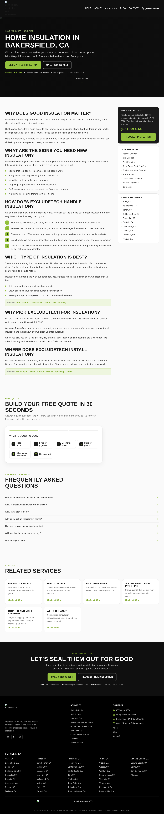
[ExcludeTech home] (11, 8)
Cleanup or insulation (22, 454)
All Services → (76, 742)
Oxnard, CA (42, 791)
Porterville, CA (74, 759)
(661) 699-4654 (152, 8)
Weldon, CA (104, 771)
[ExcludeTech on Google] (20, 737)
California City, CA (131, 214)
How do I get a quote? (16, 540)
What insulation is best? (17, 511)
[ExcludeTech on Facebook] (7, 737)
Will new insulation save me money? (23, 533)
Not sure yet (45, 454)
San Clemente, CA (139, 771)
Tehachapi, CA (74, 787)
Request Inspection (138, 137)
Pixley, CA (41, 787)
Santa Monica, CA (107, 775)
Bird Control (128, 158)
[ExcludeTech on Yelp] (13, 737)
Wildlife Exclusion (131, 182)
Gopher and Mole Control (134, 170)
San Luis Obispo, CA (140, 759)
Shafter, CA (73, 779)
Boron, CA (127, 210)
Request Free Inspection (97, 677)
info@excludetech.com (126, 714)
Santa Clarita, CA (75, 771)
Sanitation (127, 187)
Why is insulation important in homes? (23, 519)
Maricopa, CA (42, 771)
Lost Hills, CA (42, 775)
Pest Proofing (59, 302)
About (98, 8)
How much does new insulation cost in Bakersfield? (30, 497)
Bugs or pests (87, 444)
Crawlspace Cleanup (41, 302)
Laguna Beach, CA (139, 763)
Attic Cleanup (22, 302)
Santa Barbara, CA (76, 767)
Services (109, 8)
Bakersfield (21, 371)
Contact (134, 8)
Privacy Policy (125, 810)
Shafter (40, 371)
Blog (123, 8)
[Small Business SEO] (82, 802)
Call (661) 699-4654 (57, 65)
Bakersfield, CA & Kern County (130, 719)
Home (88, 8)
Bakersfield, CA (130, 205)
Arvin (69, 371)
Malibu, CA (41, 783)
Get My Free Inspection (23, 65)
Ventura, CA (104, 783)
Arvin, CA (127, 201)
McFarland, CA (43, 779)
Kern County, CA (44, 763)
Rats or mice (20, 444)
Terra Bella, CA (74, 783)
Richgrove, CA (74, 763)
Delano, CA (128, 230)
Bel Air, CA (135, 767)
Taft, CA (71, 775)
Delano (32, 371)
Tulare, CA (103, 759)
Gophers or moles (67, 444)
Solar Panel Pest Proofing (134, 166)
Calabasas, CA (129, 226)
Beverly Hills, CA (106, 791)
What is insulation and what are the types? (26, 504)
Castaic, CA (128, 222)
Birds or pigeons (43, 444)
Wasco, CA (104, 767)
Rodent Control (130, 153)
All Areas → (136, 775)
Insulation (74, 738)
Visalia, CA (104, 763)
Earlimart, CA (129, 234)
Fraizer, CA (128, 239)
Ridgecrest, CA (105, 787)
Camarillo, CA (129, 218)
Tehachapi (60, 371)
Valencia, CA (104, 779)
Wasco (49, 371)
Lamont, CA (42, 767)
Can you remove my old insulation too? (24, 526)
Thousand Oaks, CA (77, 791)
